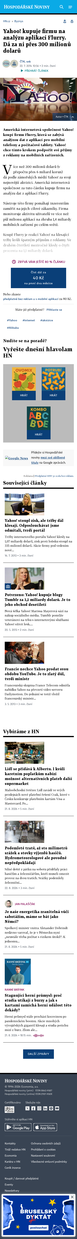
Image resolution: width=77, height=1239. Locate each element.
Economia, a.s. (29, 1086)
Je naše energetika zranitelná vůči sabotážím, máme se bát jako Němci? (37, 916)
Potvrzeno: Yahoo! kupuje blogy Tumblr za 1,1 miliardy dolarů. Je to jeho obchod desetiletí (37, 599)
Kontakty (10, 1143)
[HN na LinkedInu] (45, 1108)
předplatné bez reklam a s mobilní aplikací (30, 298)
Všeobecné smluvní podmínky (49, 1161)
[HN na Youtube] (57, 1108)
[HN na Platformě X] (27, 1108)
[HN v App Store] (45, 1127)
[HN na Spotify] (51, 1108)
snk (28, 61)
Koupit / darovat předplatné (21, 1178)
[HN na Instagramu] (39, 1108)
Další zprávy (38, 1053)
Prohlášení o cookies (43, 1149)
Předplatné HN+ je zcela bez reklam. (54, 475)
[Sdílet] (65, 21)
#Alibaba (13, 327)
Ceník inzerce (13, 1168)
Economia (11, 1155)
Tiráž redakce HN (15, 1149)
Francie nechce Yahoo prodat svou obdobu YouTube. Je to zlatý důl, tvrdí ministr (36, 674)
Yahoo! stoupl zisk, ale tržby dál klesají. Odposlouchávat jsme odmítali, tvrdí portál (34, 525)
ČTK (22, 61)
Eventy (9, 1184)
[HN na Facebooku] (33, 1108)
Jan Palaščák (25, 904)
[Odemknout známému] (72, 21)
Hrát (24, 395)
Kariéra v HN (12, 1161)
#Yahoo (12, 320)
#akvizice (46, 320)
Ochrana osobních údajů (46, 1143)
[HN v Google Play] (18, 1127)
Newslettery (12, 1190)
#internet (29, 320)
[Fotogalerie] (8, 586)
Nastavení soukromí (43, 1155)
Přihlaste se (54, 309)
